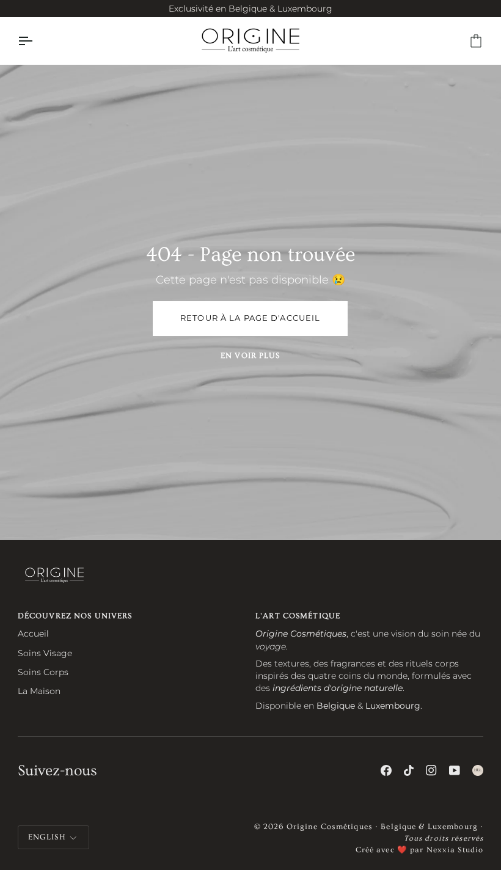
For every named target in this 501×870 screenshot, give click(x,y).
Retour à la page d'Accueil (250, 318)
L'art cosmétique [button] (297, 616)
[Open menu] (36, 40)
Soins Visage (45, 653)
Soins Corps (43, 672)
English (47, 837)
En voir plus (250, 355)
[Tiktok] (409, 770)
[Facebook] (386, 770)
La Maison (39, 691)
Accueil (33, 633)
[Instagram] (431, 770)
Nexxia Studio (455, 850)
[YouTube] (454, 770)
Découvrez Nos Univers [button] (75, 616)
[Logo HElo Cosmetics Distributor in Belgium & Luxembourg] (477, 770)
